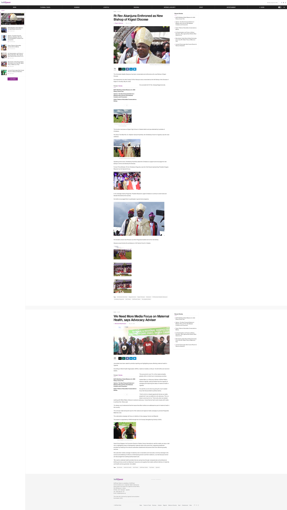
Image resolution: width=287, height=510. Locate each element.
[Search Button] (284, 7)
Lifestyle (106, 7)
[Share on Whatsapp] (123, 69)
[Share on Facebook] (127, 69)
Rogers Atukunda (119, 23)
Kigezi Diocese (141, 297)
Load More (13, 78)
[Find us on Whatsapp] (285, 2)
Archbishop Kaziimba (122, 297)
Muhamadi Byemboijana (120, 323)
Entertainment (231, 7)
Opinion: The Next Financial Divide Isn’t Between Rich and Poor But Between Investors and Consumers (15, 37)
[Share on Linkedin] (131, 69)
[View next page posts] (127, 105)
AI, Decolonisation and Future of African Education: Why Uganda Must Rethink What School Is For (15, 55)
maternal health (127, 467)
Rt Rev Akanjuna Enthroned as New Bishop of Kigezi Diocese (11, 20)
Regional (136, 7)
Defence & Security (169, 7)
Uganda (157, 467)
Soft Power (128, 299)
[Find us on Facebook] (281, 2)
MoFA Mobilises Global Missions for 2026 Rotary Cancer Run (15, 28)
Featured (119, 11)
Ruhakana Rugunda (119, 299)
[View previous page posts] (124, 105)
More (262, 7)
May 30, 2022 (129, 23)
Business (76, 7)
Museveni (148, 297)
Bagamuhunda (132, 297)
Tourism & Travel (45, 7)
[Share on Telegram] (134, 69)
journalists (119, 467)
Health (118, 312)
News (14, 7)
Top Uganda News (146, 299)
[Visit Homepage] (6, 2)
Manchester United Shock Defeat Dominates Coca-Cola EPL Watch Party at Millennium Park (16, 63)
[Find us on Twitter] (283, 2)
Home (115, 11)
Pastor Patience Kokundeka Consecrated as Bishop (14, 46)
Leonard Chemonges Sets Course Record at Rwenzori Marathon (16, 70)
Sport (201, 7)
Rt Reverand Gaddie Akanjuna (160, 297)
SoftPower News (136, 299)
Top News (151, 467)
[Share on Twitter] (120, 69)
